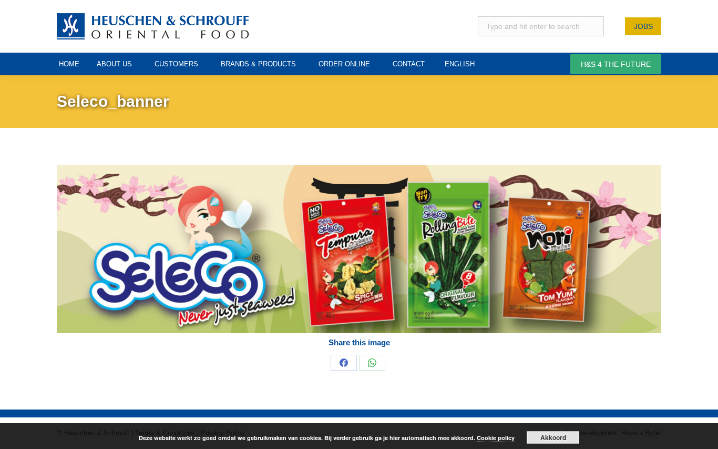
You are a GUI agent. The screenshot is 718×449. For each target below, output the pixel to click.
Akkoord (553, 437)
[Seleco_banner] (359, 249)
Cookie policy (496, 438)
